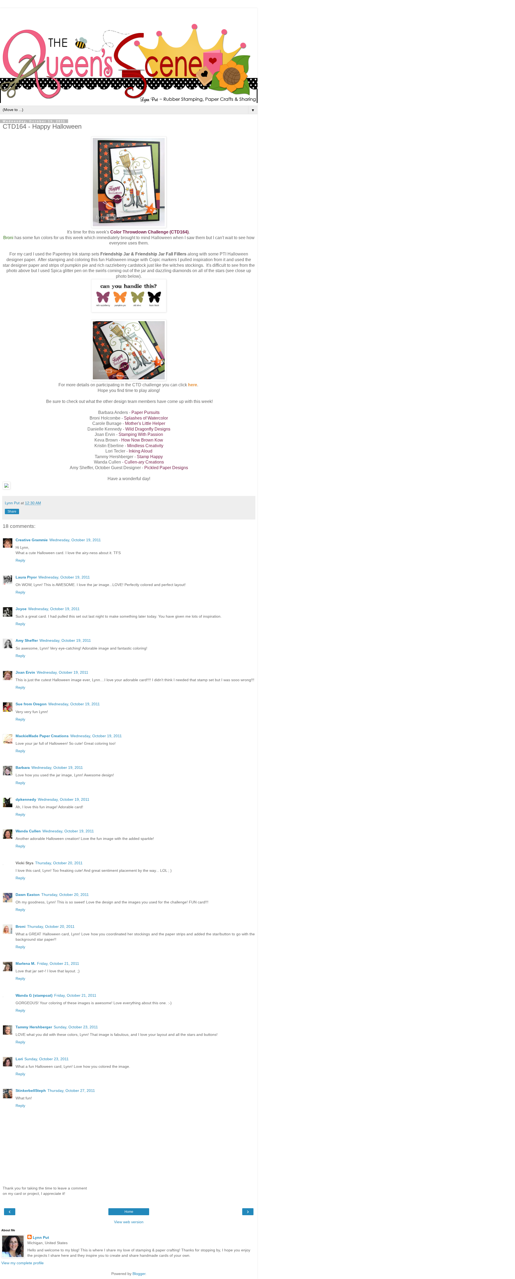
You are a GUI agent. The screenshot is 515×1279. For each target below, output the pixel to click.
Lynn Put (41, 1237)
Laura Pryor (26, 577)
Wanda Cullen (28, 831)
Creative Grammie (32, 540)
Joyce (21, 609)
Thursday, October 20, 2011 (59, 863)
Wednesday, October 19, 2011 (75, 540)
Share (12, 511)
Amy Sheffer (27, 640)
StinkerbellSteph (31, 1090)
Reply (20, 560)
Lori (19, 1059)
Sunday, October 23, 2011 (76, 1027)
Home (128, 1212)
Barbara (23, 767)
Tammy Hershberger (34, 1027)
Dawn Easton (28, 894)
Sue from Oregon (31, 704)
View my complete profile (22, 1263)
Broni (20, 926)
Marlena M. (25, 963)
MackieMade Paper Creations (42, 736)
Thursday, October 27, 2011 (71, 1090)
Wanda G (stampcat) (34, 995)
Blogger (139, 1273)
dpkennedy (26, 799)
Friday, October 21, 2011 (58, 963)
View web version (129, 1222)
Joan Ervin (25, 672)
